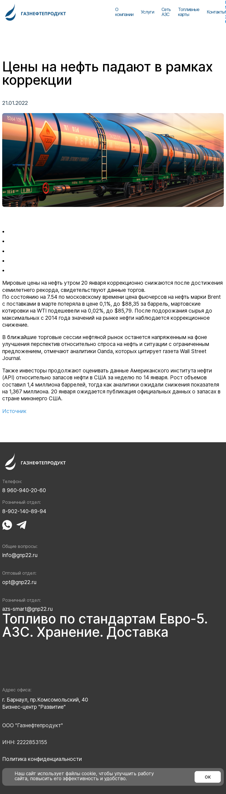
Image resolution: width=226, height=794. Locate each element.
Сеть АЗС (166, 12)
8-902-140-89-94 (24, 511)
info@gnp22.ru (19, 555)
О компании (124, 12)
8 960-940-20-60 (24, 490)
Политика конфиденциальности (42, 759)
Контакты (216, 12)
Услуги (147, 12)
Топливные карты (188, 12)
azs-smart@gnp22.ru (27, 609)
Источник (14, 411)
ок (208, 777)
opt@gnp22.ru (19, 582)
